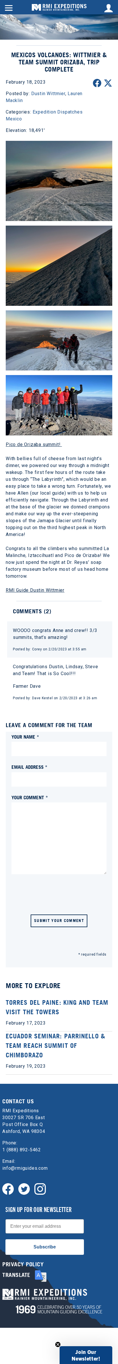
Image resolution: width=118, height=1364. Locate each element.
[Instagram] (40, 1188)
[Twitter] (24, 1188)
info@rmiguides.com (25, 1168)
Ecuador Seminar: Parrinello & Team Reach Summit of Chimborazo (55, 1045)
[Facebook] (8, 1188)
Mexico (14, 119)
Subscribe (45, 1246)
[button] (86, 1355)
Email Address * (29, 767)
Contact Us (18, 1101)
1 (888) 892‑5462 (21, 1149)
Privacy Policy (23, 1264)
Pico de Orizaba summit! (34, 444)
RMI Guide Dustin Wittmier (35, 590)
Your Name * (25, 737)
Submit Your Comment (59, 920)
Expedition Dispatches (58, 112)
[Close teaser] (58, 1344)
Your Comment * (29, 797)
